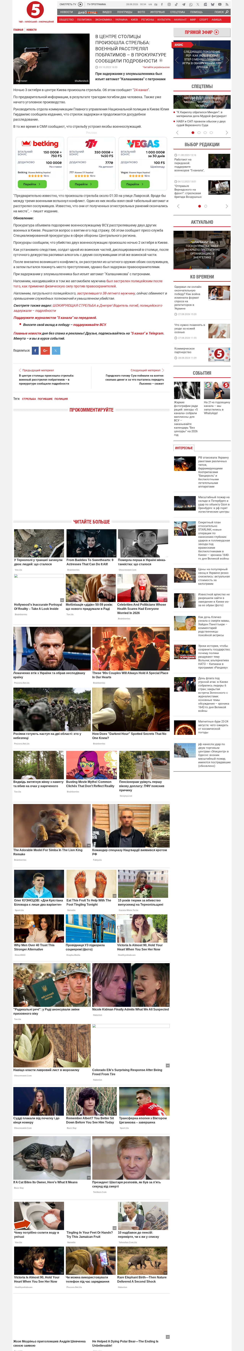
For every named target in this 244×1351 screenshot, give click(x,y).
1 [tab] (187, 78)
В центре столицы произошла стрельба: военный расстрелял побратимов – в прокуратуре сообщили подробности (46, 379)
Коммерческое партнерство (184, 350)
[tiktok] (176, 4)
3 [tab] (205, 132)
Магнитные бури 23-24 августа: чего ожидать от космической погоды (213, 727)
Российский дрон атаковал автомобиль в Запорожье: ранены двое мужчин (204, 115)
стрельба (29, 398)
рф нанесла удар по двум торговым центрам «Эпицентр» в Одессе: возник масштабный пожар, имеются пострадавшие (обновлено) (214, 755)
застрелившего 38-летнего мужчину (106, 293)
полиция (61, 398)
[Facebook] (161, 4)
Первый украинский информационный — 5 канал (35, 12)
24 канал (141, 90)
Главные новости (27, 333)
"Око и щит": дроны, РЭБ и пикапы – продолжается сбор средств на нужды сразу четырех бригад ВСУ (189, 195)
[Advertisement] (91, 162)
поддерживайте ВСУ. (89, 325)
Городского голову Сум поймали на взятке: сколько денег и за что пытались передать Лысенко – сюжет (134, 379)
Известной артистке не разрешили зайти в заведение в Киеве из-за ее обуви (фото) (214, 600)
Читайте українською (156, 66)
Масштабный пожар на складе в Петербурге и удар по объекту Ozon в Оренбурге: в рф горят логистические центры (214, 504)
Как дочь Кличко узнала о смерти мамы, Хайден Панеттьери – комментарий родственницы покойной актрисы (214, 626)
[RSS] (227, 4)
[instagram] (169, 4)
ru (155, 4)
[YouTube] (219, 4)
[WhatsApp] (190, 4)
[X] (198, 4)
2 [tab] (216, 78)
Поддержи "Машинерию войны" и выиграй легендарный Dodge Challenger (189, 165)
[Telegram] (183, 4)
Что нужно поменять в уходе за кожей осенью (189, 328)
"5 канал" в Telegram (146, 333)
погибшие (45, 398)
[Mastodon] (205, 4)
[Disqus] (91, 469)
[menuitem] (66, 12)
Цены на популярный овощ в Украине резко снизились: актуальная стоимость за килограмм (214, 576)
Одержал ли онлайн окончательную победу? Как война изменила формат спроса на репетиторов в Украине (187, 297)
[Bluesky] (212, 4)
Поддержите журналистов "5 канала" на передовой (54, 318)
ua (150, 4)
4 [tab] (211, 132)
